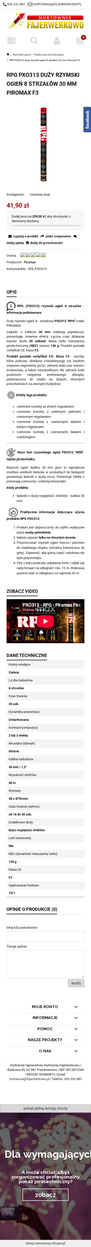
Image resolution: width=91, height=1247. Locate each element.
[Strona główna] (45, 20)
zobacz (45, 1194)
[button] (11, 41)
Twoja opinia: (17, 946)
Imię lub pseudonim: (22, 927)
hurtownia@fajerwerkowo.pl (57, 4)
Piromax (30, 262)
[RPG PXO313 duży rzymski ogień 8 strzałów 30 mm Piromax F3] (45, 144)
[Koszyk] (79, 40)
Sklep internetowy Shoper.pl (45, 1243)
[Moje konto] (57, 41)
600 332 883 (16, 4)
